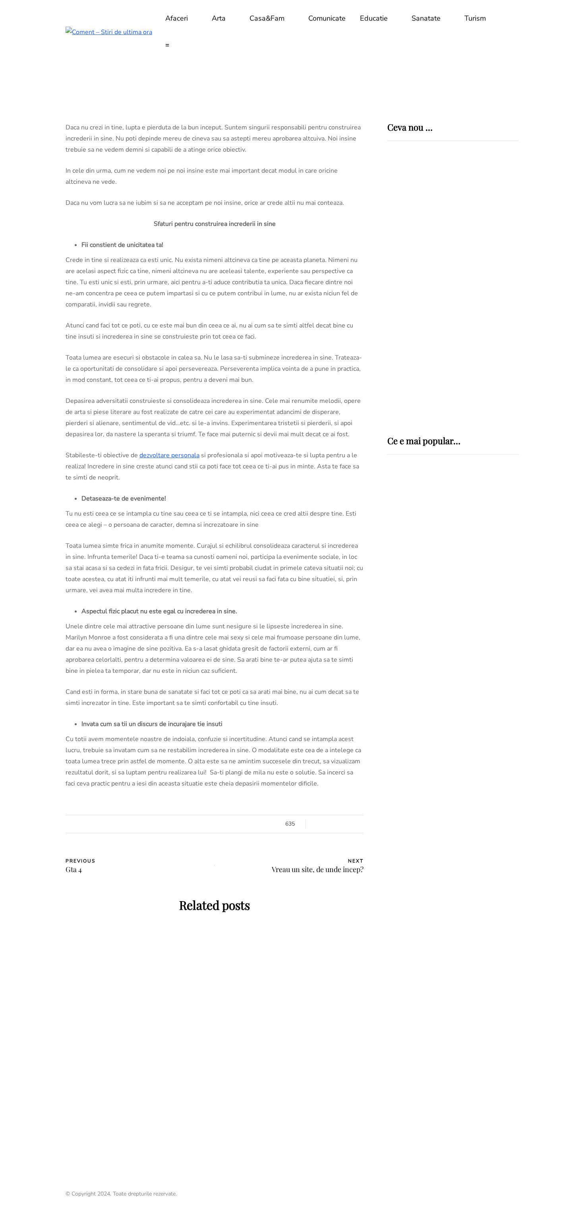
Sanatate (426, 18)
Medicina (415, 523)
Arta (219, 18)
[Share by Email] (26, 886)
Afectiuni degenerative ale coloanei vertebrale (443, 595)
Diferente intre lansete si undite (440, 697)
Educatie (374, 18)
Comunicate (327, 18)
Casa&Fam (266, 18)
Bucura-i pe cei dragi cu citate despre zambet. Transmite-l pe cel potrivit (137, 1075)
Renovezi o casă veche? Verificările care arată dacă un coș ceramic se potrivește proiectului (477, 209)
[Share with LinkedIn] (26, 847)
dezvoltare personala (169, 455)
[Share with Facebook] (26, 807)
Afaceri (176, 18)
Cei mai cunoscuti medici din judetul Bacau (449, 818)
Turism (475, 18)
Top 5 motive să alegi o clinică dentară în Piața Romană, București (477, 328)
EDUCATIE (93, 984)
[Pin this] (26, 866)
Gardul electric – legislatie (444, 646)
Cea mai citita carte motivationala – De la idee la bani (292, 1000)
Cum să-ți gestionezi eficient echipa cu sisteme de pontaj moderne (474, 383)
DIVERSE (402, 632)
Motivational (133, 984)
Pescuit (401, 677)
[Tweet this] (26, 827)
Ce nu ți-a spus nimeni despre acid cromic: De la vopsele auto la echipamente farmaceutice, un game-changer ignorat (479, 270)
